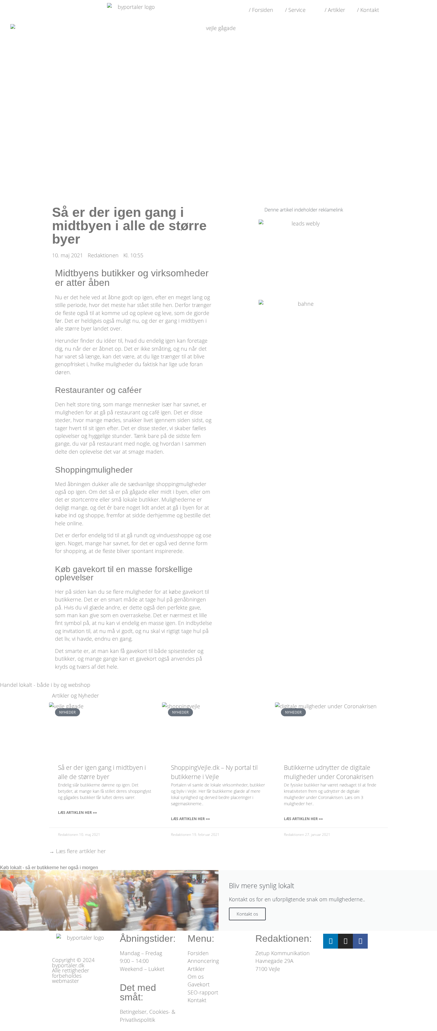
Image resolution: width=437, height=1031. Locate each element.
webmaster (65, 980)
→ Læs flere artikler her (77, 851)
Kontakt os (247, 914)
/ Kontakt (368, 9)
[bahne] (303, 303)
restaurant (127, 412)
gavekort (193, 591)
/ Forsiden (261, 9)
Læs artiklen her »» (77, 812)
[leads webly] (303, 223)
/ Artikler (335, 9)
